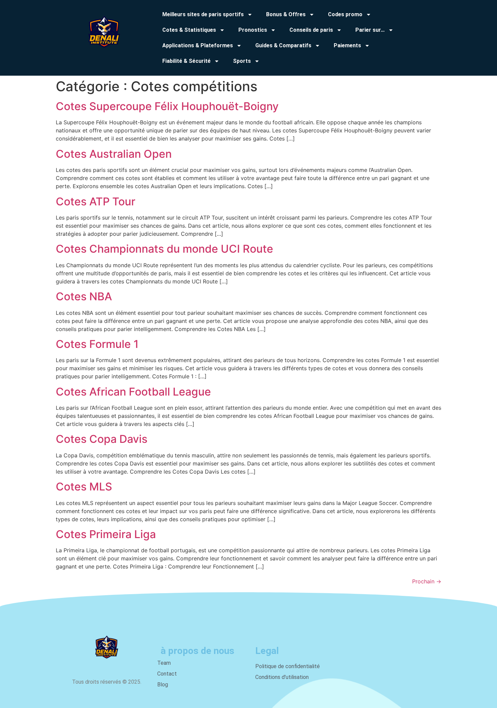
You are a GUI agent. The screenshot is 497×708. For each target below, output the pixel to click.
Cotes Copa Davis (101, 439)
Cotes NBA (84, 296)
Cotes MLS (84, 486)
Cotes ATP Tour (95, 201)
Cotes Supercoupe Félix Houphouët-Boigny (167, 106)
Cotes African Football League (133, 391)
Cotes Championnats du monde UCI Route (164, 248)
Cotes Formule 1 (97, 344)
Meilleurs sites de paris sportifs (203, 14)
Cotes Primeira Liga (106, 534)
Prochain (426, 581)
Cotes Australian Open (114, 153)
